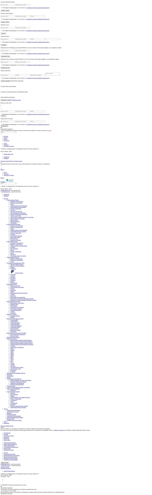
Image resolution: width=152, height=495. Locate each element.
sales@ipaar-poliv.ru (6, 468)
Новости (6, 144)
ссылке (49, 130)
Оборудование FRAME (13, 391)
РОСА (5, 139)
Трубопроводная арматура (14, 378)
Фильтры (9, 374)
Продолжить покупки (6, 100)
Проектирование (11, 414)
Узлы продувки (11, 386)
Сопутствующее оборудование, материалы (18, 387)
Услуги (6, 137)
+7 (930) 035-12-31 (6, 191)
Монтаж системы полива (10, 458)
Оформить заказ (16, 100)
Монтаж (9, 413)
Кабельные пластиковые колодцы (16, 373)
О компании (7, 433)
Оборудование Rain (12, 241)
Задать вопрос (4, 462)
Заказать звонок (5, 161)
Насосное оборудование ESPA (15, 318)
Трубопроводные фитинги (11, 447)
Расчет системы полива (16, 161)
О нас (5, 143)
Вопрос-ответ (10, 419)
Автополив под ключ (12, 411)
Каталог (6, 136)
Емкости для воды (12, 338)
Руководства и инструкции (14, 420)
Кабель (9, 377)
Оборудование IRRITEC (13, 389)
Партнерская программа (13, 410)
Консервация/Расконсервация (15, 417)
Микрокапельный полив (13, 301)
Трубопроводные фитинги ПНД (15, 263)
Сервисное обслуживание (14, 416)
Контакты (6, 140)
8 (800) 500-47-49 (5, 190)
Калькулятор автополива (10, 457)
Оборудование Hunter (13, 200)
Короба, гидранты (12, 314)
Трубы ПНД (10, 376)
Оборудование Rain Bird (13, 224)
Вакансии (6, 437)
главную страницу (59, 430)
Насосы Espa (7, 448)
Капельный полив (12, 284)
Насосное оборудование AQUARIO (16, 333)
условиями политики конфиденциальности (37, 7)
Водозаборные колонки (13, 337)
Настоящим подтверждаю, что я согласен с (26, 7)
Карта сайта (7, 440)
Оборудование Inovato (13, 257)
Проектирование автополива (11, 455)
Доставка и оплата (9, 146)
